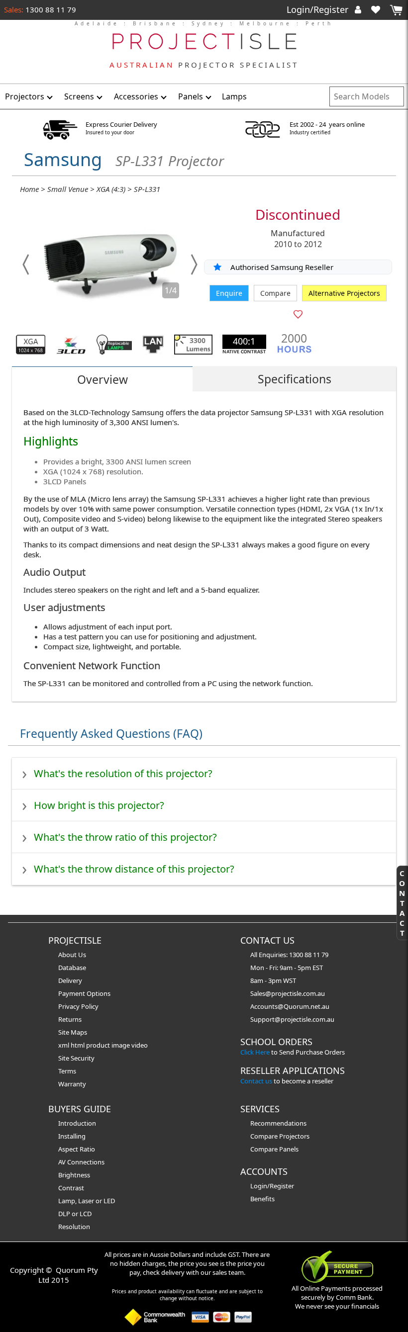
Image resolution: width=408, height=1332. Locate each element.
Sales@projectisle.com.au (287, 993)
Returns (70, 1019)
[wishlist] (379, 9)
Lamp (66, 1200)
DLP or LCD (75, 1213)
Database (72, 967)
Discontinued (297, 214)
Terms (67, 1070)
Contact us (256, 1080)
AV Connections (81, 1161)
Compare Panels (274, 1149)
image (121, 1045)
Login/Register (319, 9)
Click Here (255, 1052)
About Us (72, 954)
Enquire (229, 293)
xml (64, 1045)
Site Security (76, 1058)
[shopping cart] (396, 10)
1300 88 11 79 (49, 9)
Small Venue (67, 189)
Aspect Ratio (76, 1149)
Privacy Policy (78, 1006)
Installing (72, 1136)
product (98, 1045)
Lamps (234, 96)
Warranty (72, 1083)
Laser (86, 1200)
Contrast (71, 1187)
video (139, 1045)
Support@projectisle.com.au (292, 1019)
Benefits (262, 1198)
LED (109, 1200)
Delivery (70, 980)
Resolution (74, 1226)
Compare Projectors (279, 1136)
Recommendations (278, 1123)
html (78, 1045)
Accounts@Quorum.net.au (289, 1006)
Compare (275, 293)
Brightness (74, 1174)
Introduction (77, 1123)
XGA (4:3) (111, 189)
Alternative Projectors (344, 293)
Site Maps (72, 1032)
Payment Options (84, 993)
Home (29, 189)
